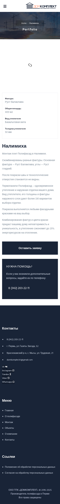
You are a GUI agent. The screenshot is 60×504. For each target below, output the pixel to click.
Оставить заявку (30, 248)
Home (24, 23)
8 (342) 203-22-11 (18, 288)
